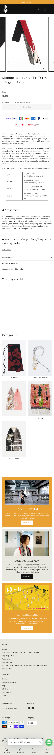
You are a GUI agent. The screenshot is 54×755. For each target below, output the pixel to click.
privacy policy (7, 669)
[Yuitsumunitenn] (27, 597)
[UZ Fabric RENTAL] (27, 492)
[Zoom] (43, 68)
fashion (4, 679)
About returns (6, 659)
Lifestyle (5, 689)
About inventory (26, 2)
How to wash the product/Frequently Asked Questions (20, 652)
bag (3, 686)
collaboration (6, 692)
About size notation (10, 263)
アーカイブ (6, 741)
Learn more (6, 249)
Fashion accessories (9, 682)
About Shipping (8, 257)
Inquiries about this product (13, 269)
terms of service (7, 662)
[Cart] (45, 9)
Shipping (13, 102)
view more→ (27, 523)
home (4, 738)
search (4, 649)
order (4, 695)
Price (4, 92)
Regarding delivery (8, 656)
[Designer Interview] (27, 543)
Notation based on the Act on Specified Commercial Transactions (24, 665)
